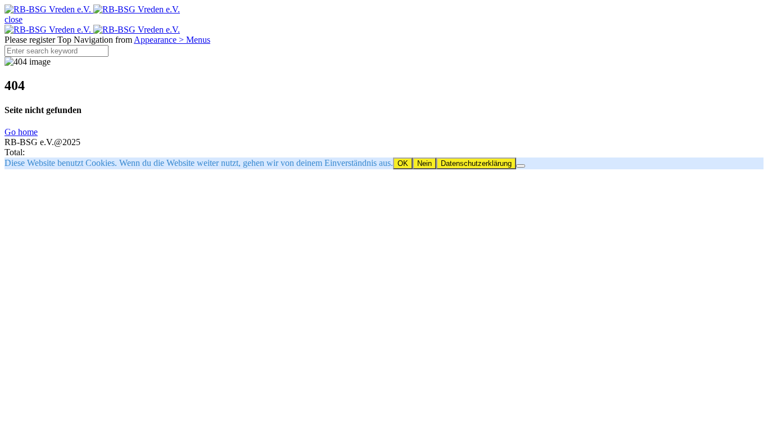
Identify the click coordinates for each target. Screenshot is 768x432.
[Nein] (520, 166)
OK (402, 163)
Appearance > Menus (172, 39)
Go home (21, 132)
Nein (424, 163)
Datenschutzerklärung (476, 163)
